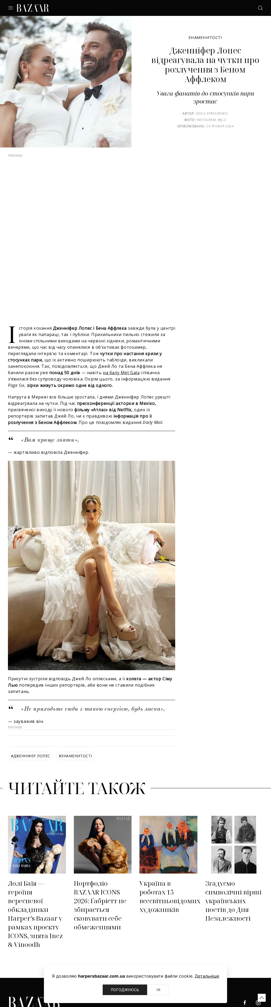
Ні (158, 989)
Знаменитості (205, 37)
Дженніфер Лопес (30, 755)
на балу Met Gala (121, 372)
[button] (262, 998)
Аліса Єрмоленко (212, 113)
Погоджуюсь (125, 989)
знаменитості (75, 755)
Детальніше (207, 976)
